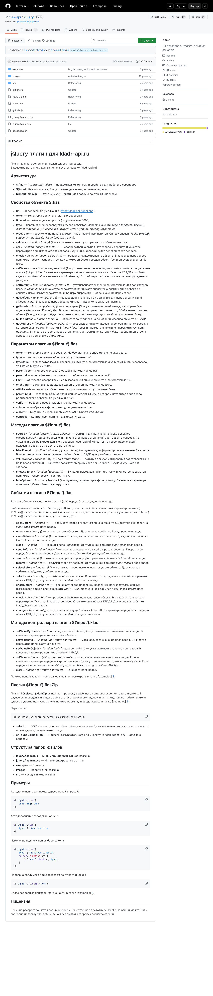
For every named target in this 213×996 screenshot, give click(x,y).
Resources (57, 6)
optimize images (77, 76)
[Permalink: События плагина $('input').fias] (8, 492)
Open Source (78, 6)
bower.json (18, 103)
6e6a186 (117, 61)
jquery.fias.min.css (22, 117)
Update (72, 89)
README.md (19, 96)
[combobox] (115, 40)
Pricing (117, 6)
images (16, 76)
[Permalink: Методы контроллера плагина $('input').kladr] (8, 622)
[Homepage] (8, 6)
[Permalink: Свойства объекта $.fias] (8, 202)
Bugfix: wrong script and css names (46, 61)
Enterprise (99, 6)
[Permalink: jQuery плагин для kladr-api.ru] (8, 153)
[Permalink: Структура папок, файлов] (8, 747)
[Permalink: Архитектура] (8, 176)
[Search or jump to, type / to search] (170, 6)
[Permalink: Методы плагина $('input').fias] (8, 425)
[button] (146, 716)
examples (17, 69)
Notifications (160, 17)
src (14, 83)
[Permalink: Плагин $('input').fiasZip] (8, 684)
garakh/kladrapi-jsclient (27, 21)
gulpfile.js (17, 110)
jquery (28, 17)
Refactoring (74, 83)
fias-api (15, 17)
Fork (180, 17)
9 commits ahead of (35, 50)
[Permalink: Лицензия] (8, 901)
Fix (69, 124)
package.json (19, 130)
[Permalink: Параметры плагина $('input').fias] (8, 344)
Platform (20, 6)
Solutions (38, 6)
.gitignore (17, 89)
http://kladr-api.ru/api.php (77, 211)
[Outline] (151, 141)
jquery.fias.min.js (21, 124)
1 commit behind (60, 50)
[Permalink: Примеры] (8, 782)
